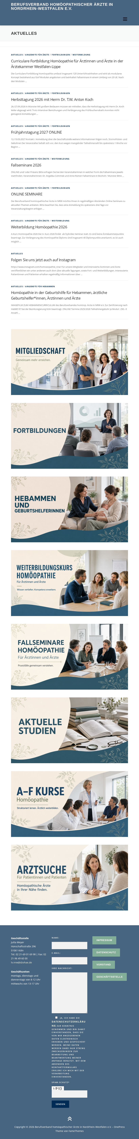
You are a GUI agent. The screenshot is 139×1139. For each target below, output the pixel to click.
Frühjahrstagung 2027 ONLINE (36, 132)
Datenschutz (106, 952)
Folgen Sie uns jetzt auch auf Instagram (43, 259)
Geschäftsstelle (109, 976)
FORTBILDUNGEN (61, 54)
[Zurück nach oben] (70, 1119)
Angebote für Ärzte (37, 54)
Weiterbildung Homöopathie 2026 (39, 226)
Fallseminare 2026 (26, 164)
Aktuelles (17, 54)
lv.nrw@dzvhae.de (21, 962)
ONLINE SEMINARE (26, 193)
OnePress (119, 1126)
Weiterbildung (82, 54)
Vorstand (103, 964)
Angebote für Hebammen (40, 286)
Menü (125, 19)
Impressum (104, 940)
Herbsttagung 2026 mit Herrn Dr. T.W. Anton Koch (52, 99)
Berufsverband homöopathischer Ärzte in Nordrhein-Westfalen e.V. (62, 6)
